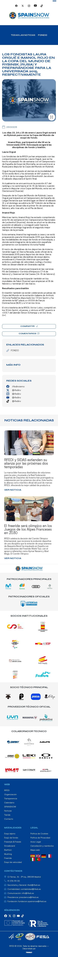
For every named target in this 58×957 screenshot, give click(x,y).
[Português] (38, 859)
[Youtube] (35, 7)
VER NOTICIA (12, 489)
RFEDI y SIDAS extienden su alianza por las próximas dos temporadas (26, 463)
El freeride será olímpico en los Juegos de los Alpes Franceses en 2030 (28, 529)
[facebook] (5, 915)
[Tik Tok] (42, 7)
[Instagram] (29, 7)
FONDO (42, 35)
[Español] (33, 855)
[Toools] (29, 952)
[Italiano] (33, 859)
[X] (23, 7)
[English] (38, 855)
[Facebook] (16, 7)
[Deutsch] (44, 855)
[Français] (49, 855)
